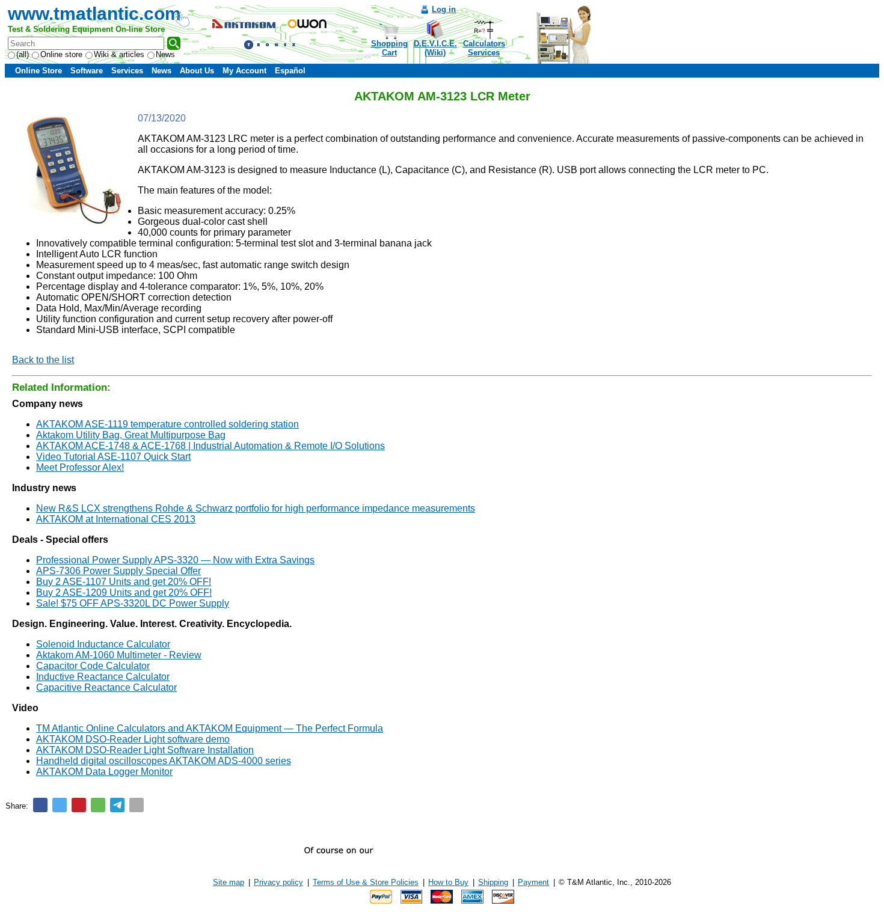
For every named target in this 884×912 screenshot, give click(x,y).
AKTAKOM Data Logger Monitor (104, 772)
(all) (22, 54)
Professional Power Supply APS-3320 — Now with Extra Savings (175, 560)
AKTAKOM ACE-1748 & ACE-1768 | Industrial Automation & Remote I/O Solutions (210, 446)
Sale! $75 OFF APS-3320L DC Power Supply (132, 603)
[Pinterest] (79, 805)
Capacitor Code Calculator (93, 666)
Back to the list (43, 360)
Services (127, 70)
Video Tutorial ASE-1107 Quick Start (113, 456)
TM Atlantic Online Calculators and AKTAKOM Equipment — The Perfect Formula (209, 728)
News (165, 54)
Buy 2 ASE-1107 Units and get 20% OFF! (123, 582)
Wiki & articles (119, 54)
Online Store (38, 70)
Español (290, 70)
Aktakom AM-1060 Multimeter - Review (118, 655)
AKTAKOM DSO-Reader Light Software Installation (145, 750)
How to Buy (448, 882)
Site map (228, 882)
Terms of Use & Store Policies (366, 882)
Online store (61, 54)
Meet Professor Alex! (80, 467)
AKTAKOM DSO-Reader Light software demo (133, 739)
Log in (444, 9)
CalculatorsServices (484, 48)
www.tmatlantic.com (94, 13)
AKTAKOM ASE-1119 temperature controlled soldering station (167, 424)
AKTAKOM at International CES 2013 (115, 519)
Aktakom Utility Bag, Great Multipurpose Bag (131, 435)
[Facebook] (40, 805)
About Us (197, 70)
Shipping (493, 882)
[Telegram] (117, 805)
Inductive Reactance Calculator (103, 677)
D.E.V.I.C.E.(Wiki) (435, 48)
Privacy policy (278, 882)
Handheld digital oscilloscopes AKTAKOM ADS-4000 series (163, 761)
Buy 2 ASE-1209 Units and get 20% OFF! (124, 592)
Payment (533, 882)
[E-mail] (136, 805)
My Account (244, 70)
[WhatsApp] (98, 805)
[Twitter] (59, 805)
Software (86, 70)
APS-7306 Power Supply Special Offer (118, 571)
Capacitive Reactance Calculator (106, 687)
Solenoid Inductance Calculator (103, 644)
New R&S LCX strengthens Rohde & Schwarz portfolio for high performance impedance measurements (255, 508)
